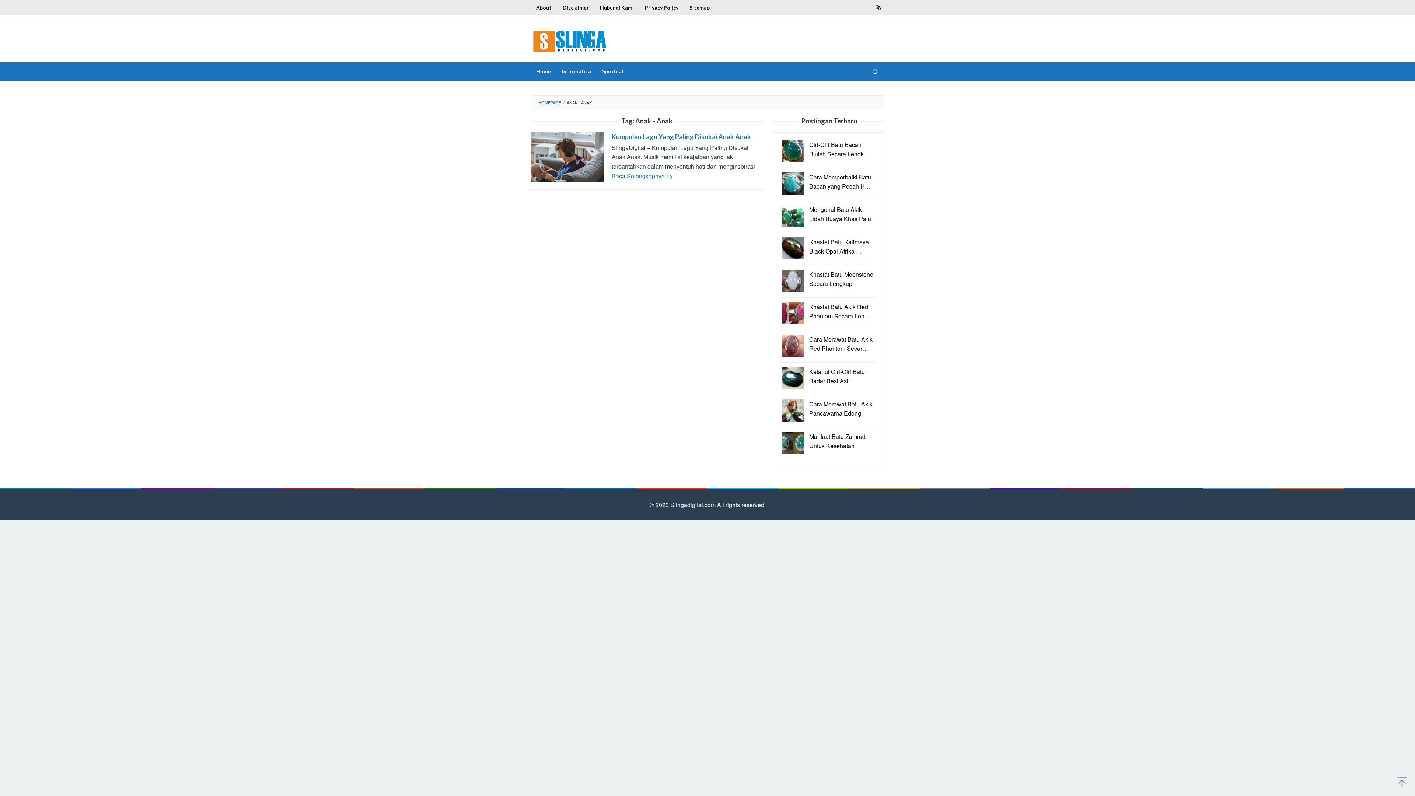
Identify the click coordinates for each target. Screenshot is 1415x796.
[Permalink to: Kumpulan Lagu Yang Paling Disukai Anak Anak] (567, 156)
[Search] (875, 71)
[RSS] (878, 7)
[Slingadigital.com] (570, 41)
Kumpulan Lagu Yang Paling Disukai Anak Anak (681, 137)
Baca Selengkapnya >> (642, 176)
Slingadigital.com (693, 504)
